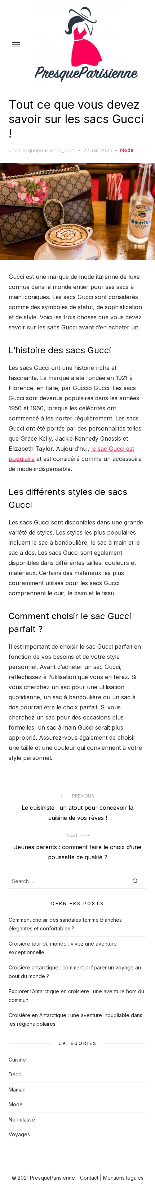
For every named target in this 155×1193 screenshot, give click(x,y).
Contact (89, 1178)
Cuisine (17, 1059)
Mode (127, 150)
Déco (15, 1074)
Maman (17, 1089)
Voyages (19, 1134)
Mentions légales (123, 1178)
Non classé (22, 1119)
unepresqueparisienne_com (42, 150)
